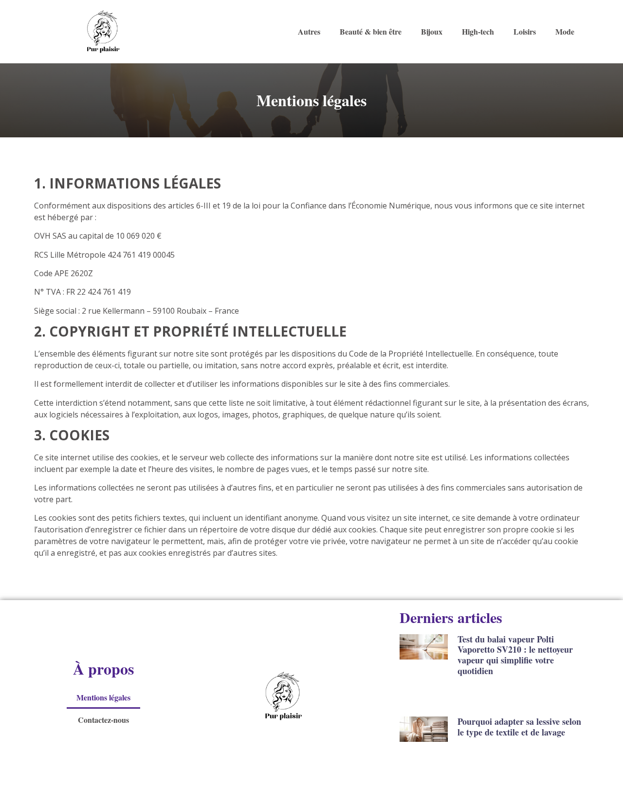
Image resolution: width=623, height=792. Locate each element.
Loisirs (524, 31)
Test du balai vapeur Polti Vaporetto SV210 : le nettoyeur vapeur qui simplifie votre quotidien (515, 655)
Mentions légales (103, 697)
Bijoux (431, 31)
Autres (309, 31)
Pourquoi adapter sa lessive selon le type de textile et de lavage (519, 726)
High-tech (478, 31)
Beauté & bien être (371, 31)
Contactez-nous (103, 719)
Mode (564, 31)
